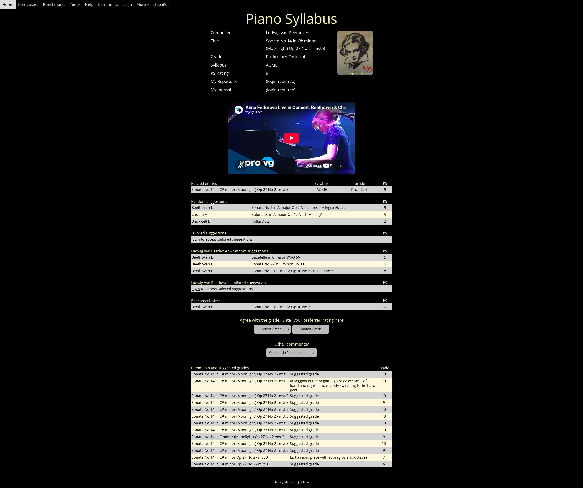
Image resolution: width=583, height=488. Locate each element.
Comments (108, 4)
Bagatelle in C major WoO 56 (275, 257)
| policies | (305, 482)
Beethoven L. (203, 207)
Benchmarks (54, 4)
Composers (28, 4)
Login (127, 4)
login (272, 81)
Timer (75, 4)
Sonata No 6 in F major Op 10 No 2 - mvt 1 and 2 (292, 270)
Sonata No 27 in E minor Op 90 (277, 264)
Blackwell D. (202, 221)
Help (89, 4)
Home (7, 4)
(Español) (161, 4)
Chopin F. (199, 214)
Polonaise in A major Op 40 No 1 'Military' (286, 214)
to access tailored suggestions (222, 239)
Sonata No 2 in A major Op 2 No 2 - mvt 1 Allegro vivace (298, 207)
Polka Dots (260, 221)
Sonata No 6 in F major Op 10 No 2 (280, 306)
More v (142, 4)
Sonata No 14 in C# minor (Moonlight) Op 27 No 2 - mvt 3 (240, 189)
